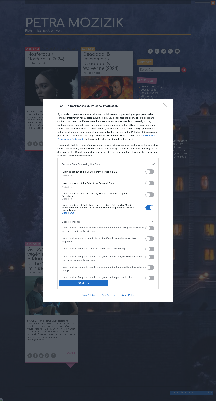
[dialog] (108, 200)
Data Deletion (89, 295)
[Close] (166, 106)
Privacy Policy (127, 295)
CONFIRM (83, 283)
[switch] (149, 171)
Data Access (108, 295)
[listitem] (108, 164)
